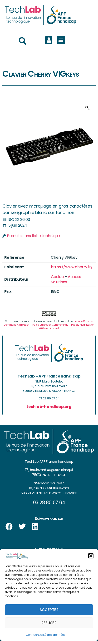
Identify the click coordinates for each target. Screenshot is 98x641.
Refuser (49, 622)
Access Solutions (66, 279)
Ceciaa (57, 276)
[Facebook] (9, 526)
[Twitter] (22, 526)
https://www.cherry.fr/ (72, 267)
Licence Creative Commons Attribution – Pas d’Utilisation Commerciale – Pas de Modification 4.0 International (49, 324)
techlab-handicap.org (48, 406)
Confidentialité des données (45, 635)
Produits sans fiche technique (33, 236)
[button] (90, 555)
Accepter (49, 609)
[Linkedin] (35, 526)
